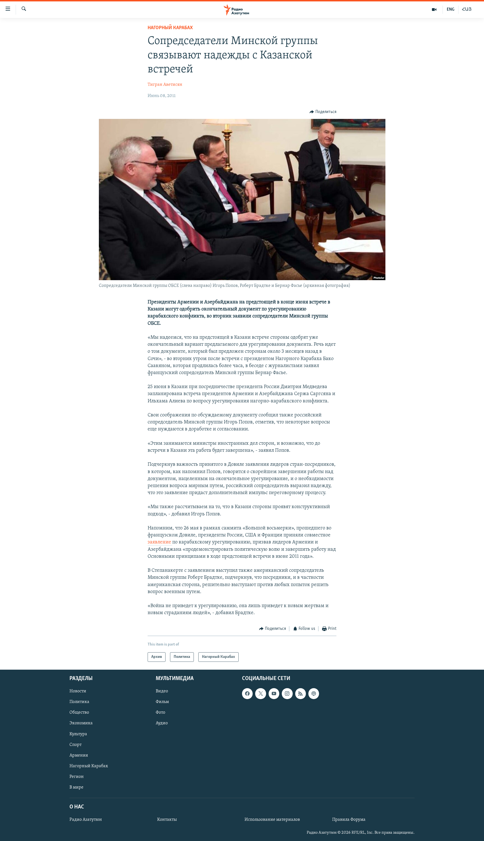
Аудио (162, 723)
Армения (78, 755)
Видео (162, 691)
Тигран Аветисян (165, 84)
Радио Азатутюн (85, 819)
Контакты (167, 819)
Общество (79, 712)
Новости (77, 691)
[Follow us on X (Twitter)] (260, 693)
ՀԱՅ (467, 9)
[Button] (323, 112)
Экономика (81, 723)
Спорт (75, 745)
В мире (76, 787)
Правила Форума (349, 819)
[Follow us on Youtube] (274, 693)
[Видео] (434, 9)
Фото (160, 712)
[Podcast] (313, 693)
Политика (79, 702)
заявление (160, 542)
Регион (76, 777)
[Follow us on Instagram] (287, 693)
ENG (450, 9)
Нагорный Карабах (170, 28)
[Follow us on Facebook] (247, 693)
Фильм (162, 702)
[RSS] (300, 693)
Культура (78, 734)
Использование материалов (272, 819)
